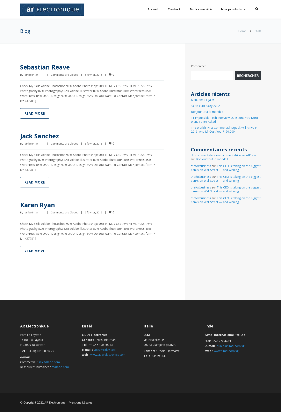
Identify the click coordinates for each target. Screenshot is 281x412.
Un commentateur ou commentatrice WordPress (223, 155)
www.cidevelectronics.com (107, 355)
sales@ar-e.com (49, 362)
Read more (34, 113)
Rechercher (198, 66)
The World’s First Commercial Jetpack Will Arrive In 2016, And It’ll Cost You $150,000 (224, 129)
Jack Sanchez (39, 136)
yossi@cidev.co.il (105, 350)
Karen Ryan (37, 205)
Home (242, 31)
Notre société (201, 9)
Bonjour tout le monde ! (207, 112)
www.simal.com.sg (226, 351)
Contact (174, 9)
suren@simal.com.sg (230, 346)
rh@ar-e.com (60, 367)
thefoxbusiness (201, 166)
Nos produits (231, 9)
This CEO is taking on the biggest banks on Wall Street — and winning (226, 168)
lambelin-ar (31, 75)
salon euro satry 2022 (205, 106)
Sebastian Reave (45, 67)
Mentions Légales (203, 100)
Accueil (152, 9)
